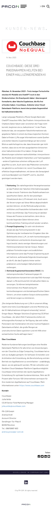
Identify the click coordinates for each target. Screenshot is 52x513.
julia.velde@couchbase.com (13, 406)
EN (43, 6)
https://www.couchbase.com (31, 385)
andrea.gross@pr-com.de (12, 432)
